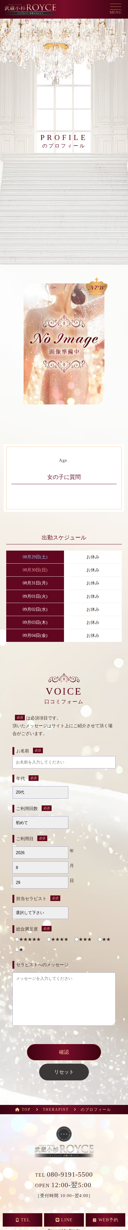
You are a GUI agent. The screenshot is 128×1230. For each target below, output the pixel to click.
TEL (64, 1175)
